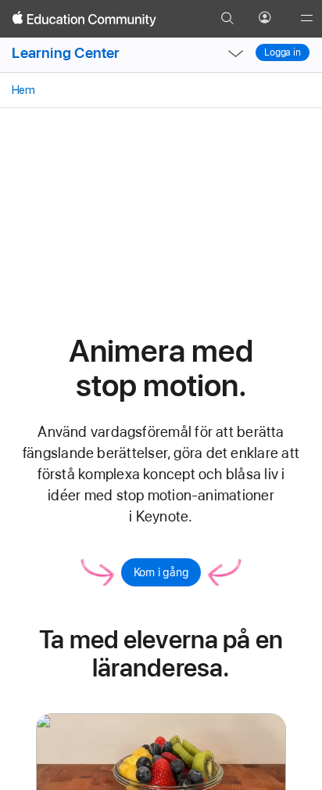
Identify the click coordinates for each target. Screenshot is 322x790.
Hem (22, 90)
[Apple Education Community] (84, 19)
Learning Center (66, 53)
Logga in (282, 52)
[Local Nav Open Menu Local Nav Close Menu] (236, 53)
